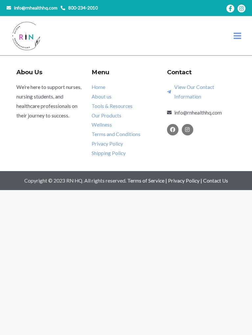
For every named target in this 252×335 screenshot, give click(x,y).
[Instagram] (241, 8)
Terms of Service (145, 181)
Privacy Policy (184, 181)
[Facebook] (230, 8)
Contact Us (215, 181)
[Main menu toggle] (237, 36)
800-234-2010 (83, 7)
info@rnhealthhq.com (35, 7)
